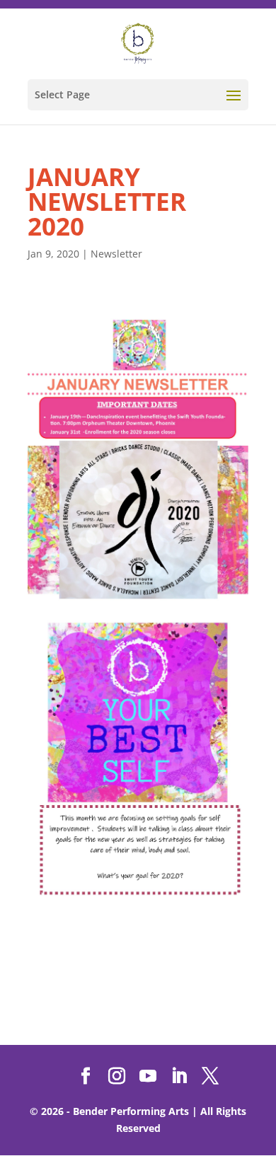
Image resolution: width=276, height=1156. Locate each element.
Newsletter (116, 253)
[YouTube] (147, 1076)
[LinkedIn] (179, 1076)
